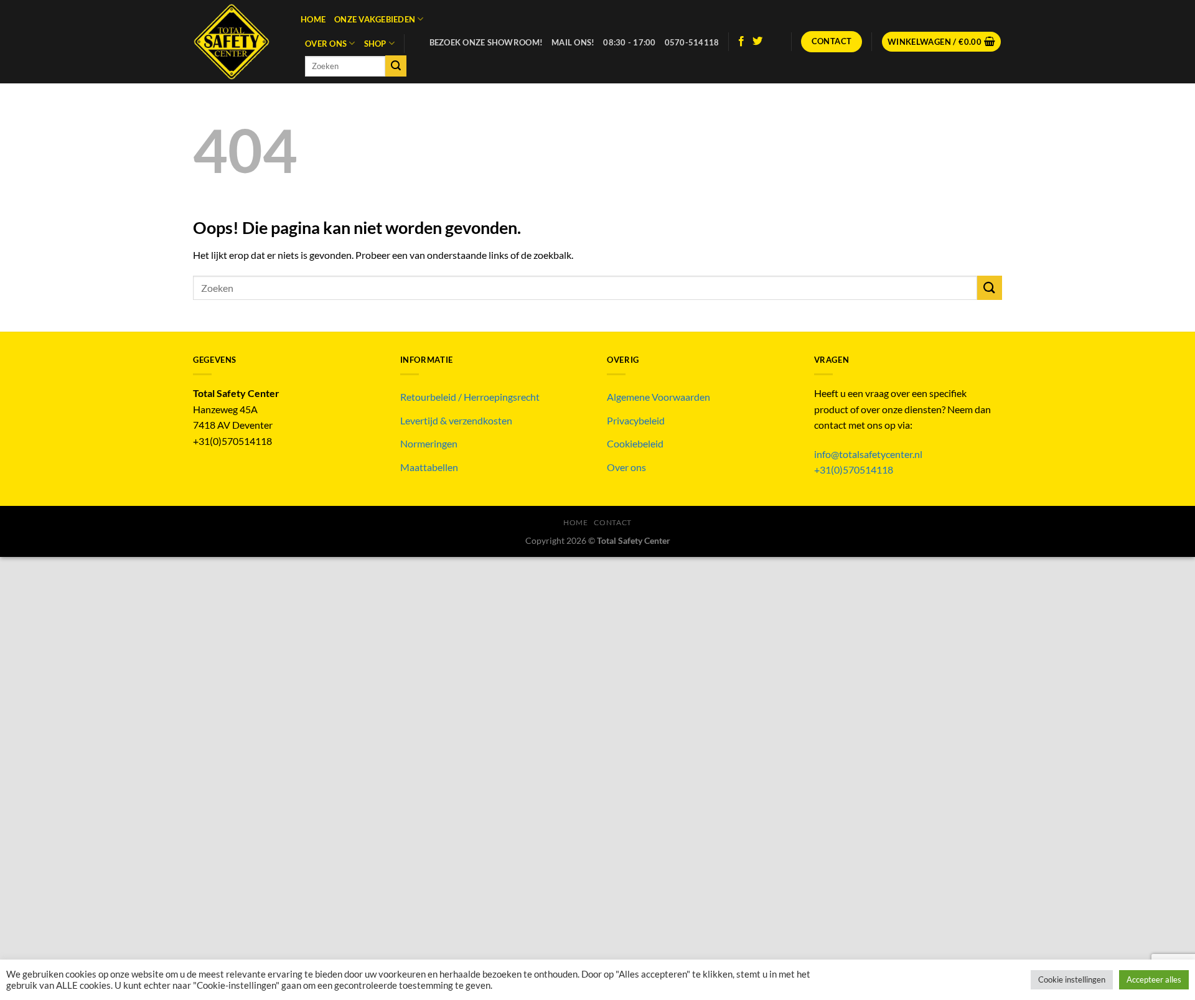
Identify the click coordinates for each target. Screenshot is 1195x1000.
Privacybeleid (636, 420)
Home (313, 19)
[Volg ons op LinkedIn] (774, 41)
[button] (941, 42)
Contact (612, 522)
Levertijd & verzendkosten (456, 420)
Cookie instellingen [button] (1071, 979)
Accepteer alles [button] (1154, 979)
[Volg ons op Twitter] (757, 41)
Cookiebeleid (635, 443)
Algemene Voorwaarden (658, 397)
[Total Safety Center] (237, 41)
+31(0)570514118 (853, 469)
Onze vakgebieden (374, 19)
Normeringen (428, 443)
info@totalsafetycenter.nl (869, 454)
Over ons (326, 44)
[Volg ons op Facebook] (741, 41)
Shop (375, 44)
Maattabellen (429, 467)
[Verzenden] (395, 66)
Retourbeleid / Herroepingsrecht (470, 397)
